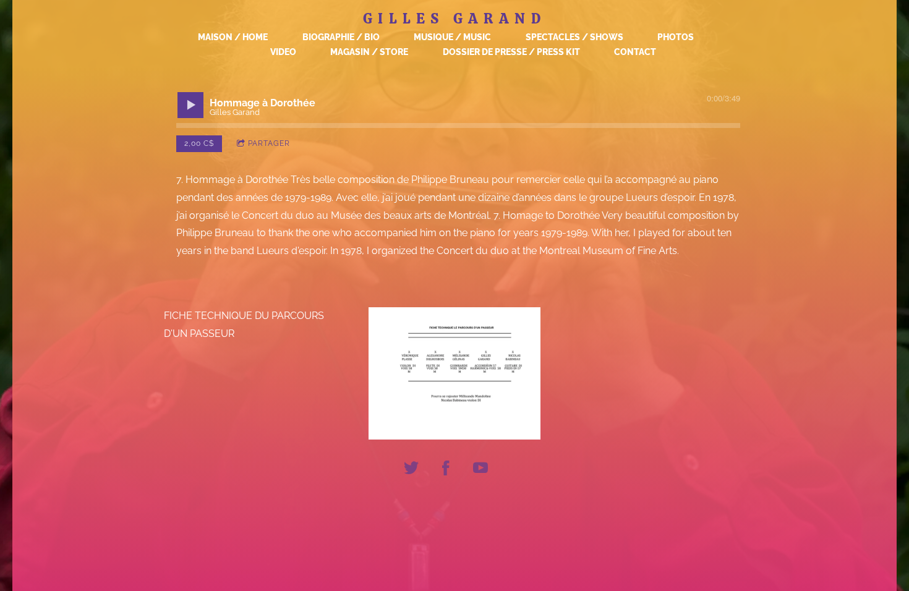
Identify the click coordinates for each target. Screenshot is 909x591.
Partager (269, 143)
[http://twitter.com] (411, 469)
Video (283, 52)
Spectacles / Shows (574, 37)
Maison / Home (233, 37)
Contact (635, 52)
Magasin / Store (369, 52)
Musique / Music (452, 37)
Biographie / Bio (341, 37)
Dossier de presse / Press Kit (511, 52)
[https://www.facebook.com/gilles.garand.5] (445, 469)
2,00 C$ (199, 143)
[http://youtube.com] (480, 469)
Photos (675, 37)
